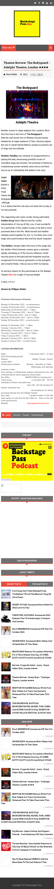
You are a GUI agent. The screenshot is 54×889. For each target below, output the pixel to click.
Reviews (17, 415)
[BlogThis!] (34, 74)
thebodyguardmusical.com (38, 403)
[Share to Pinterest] (41, 74)
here (11, 274)
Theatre (25, 415)
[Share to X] (36, 74)
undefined (49, 736)
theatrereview (37, 415)
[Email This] (31, 74)
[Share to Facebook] (39, 74)
